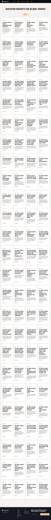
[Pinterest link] (19, 515)
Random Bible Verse (26, 511)
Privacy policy (19, 514)
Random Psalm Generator (27, 513)
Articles (28, 1)
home (14, 1)
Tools (31, 1)
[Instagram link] (20, 515)
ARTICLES (18, 512)
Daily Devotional (26, 512)
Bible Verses (23, 1)
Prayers (18, 1)
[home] (5, 1)
